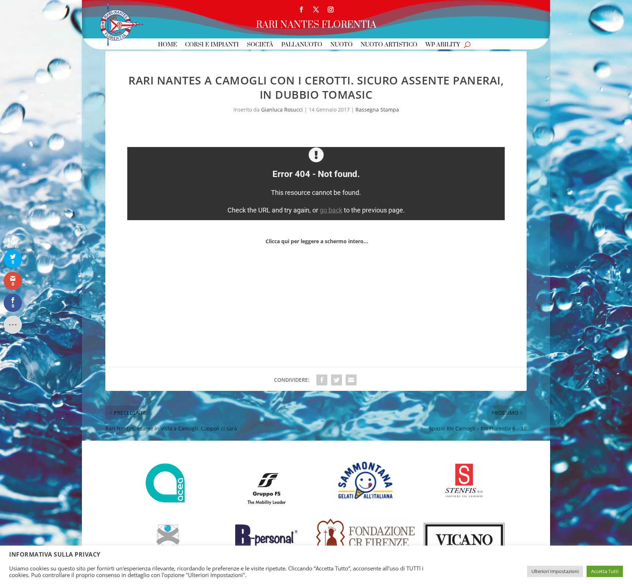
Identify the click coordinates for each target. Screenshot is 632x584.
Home (167, 45)
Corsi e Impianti (212, 45)
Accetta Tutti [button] (604, 571)
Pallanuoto (301, 45)
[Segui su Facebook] (301, 9)
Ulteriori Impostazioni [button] (555, 571)
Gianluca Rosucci (282, 109)
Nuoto (341, 45)
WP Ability (442, 45)
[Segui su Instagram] (330, 9)
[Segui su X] (316, 9)
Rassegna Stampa (377, 109)
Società (260, 45)
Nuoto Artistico (389, 45)
